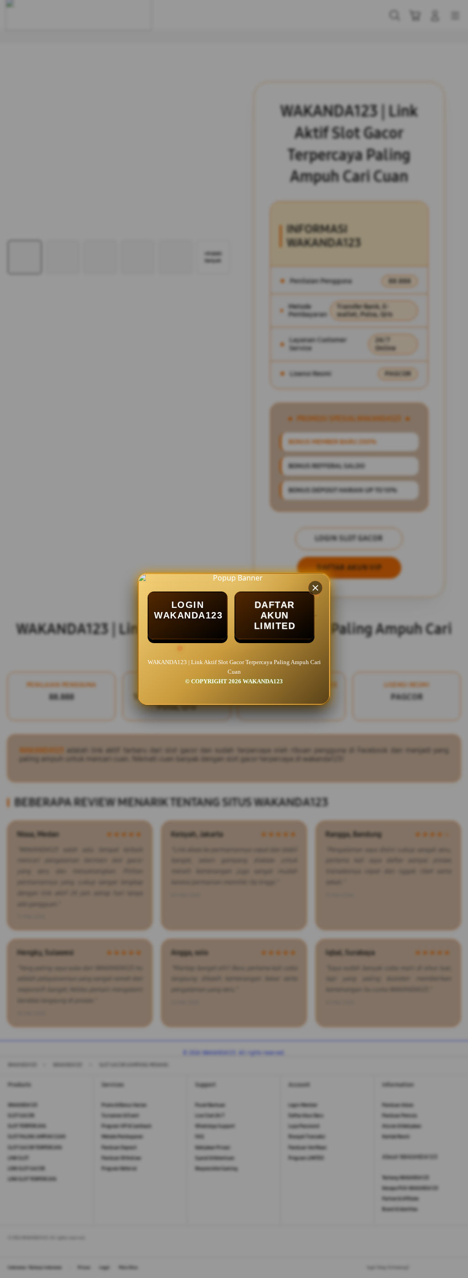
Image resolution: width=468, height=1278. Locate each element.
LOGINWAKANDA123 (188, 610)
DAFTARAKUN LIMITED (275, 615)
